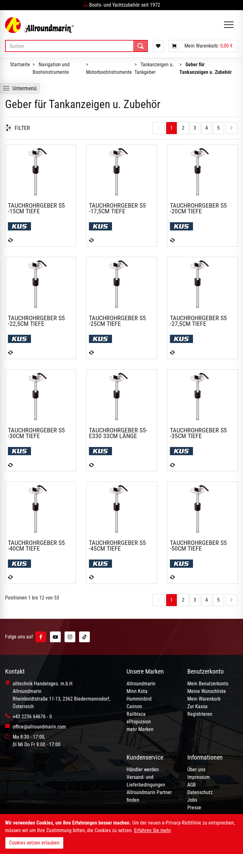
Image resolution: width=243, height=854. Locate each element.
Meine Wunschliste (206, 691)
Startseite (20, 64)
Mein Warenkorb (204, 699)
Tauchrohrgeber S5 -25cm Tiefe (117, 320)
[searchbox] (76, 46)
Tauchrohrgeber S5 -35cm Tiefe (198, 433)
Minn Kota (137, 691)
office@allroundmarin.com (39, 727)
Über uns (196, 770)
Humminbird (139, 699)
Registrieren (199, 714)
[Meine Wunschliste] (158, 46)
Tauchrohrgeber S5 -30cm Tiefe (36, 433)
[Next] (231, 128)
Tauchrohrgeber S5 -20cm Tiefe (198, 208)
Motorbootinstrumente (109, 72)
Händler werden (143, 770)
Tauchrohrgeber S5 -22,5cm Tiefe (36, 320)
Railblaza (136, 714)
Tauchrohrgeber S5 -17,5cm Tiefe (117, 208)
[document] (121, 834)
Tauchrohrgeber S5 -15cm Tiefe (36, 208)
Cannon (134, 706)
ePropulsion (139, 722)
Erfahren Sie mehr (152, 830)
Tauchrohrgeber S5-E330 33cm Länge (118, 433)
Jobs (192, 800)
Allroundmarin (141, 684)
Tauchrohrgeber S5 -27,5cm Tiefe (198, 320)
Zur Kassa (197, 706)
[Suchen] (140, 46)
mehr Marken (140, 729)
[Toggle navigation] (229, 25)
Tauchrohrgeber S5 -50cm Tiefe (198, 545)
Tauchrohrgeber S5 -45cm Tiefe (117, 545)
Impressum (198, 777)
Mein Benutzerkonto (207, 684)
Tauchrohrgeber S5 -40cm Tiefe (36, 545)
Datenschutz (200, 792)
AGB (191, 785)
